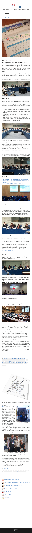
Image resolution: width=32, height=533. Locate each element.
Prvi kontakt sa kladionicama (7, 491)
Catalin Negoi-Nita (16, 358)
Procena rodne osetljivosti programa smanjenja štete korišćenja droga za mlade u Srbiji (14, 485)
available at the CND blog (13, 122)
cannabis (12, 358)
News (4, 9)
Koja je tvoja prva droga (6, 497)
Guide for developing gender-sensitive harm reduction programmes (11, 488)
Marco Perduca (4, 362)
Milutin (9, 17)
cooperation (7, 471)
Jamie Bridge (8, 361)
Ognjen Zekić (26, 362)
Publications (26, 9)
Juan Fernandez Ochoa (23, 361)
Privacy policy (16, 530)
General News (6, 468)
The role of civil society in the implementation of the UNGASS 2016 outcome (13, 183)
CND (24, 358)
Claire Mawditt (21, 358)
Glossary (18, 9)
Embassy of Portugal (15, 471)
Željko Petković (4, 365)
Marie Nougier (8, 362)
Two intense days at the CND (8, 15)
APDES (9, 358)
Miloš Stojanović (21, 362)
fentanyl (3, 361)
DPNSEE (11, 471)
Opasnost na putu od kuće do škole (8, 494)
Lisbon (20, 471)
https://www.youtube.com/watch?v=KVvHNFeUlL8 (8, 250)
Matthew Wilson (13, 362)
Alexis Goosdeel (6, 358)
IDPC (5, 361)
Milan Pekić (17, 362)
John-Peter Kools (12, 361)
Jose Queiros (17, 361)
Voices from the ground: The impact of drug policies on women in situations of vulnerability (15, 179)
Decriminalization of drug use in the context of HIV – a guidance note (11, 479)
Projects (22, 9)
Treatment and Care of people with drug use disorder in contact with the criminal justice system (16, 180)
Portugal (24, 471)
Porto (22, 471)
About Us (7, 9)
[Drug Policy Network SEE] (16, 5)
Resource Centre (13, 9)
